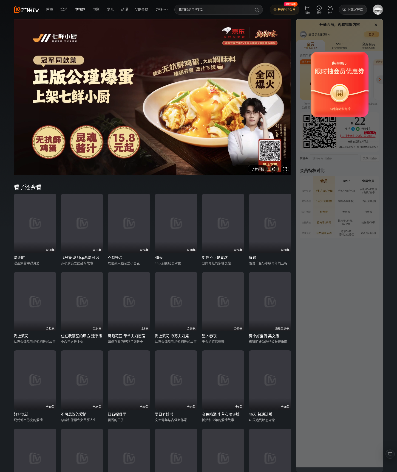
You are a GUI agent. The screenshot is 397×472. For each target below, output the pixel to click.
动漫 (124, 9)
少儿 (110, 9)
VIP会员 (141, 9)
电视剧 (79, 9)
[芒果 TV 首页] (26, 9)
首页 (49, 9)
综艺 (64, 9)
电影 (96, 9)
